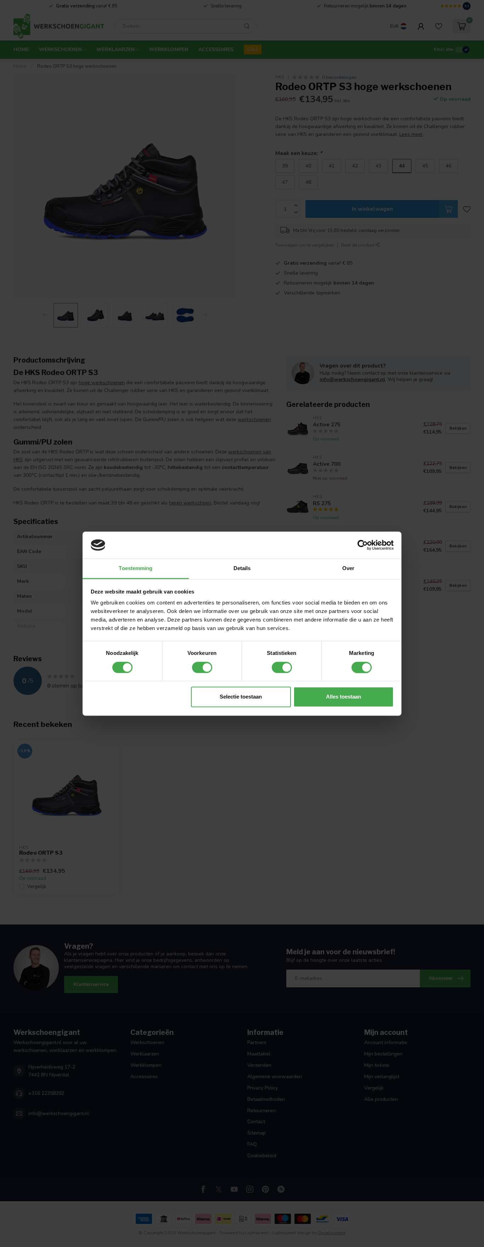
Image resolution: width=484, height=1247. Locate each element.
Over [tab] (348, 568)
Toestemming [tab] (135, 568)
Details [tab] (242, 568)
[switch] (202, 667)
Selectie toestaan (241, 697)
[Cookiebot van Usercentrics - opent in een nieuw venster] (363, 545)
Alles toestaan (343, 697)
